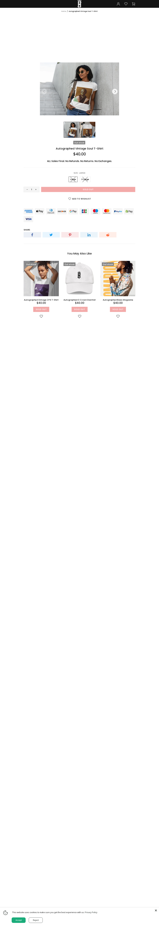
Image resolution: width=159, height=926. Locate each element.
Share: (27, 229)
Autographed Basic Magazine (118, 300)
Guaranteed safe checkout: (39, 206)
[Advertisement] (79, 36)
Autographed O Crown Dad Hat (80, 300)
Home (63, 11)
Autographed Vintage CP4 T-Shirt (41, 300)
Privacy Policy (91, 912)
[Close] (155, 910)
